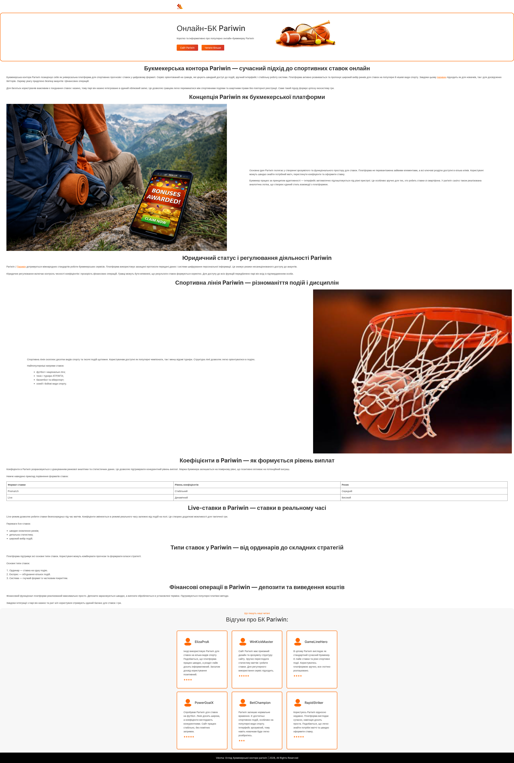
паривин (441, 77)
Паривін (21, 266)
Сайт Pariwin (187, 47)
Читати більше (213, 47)
